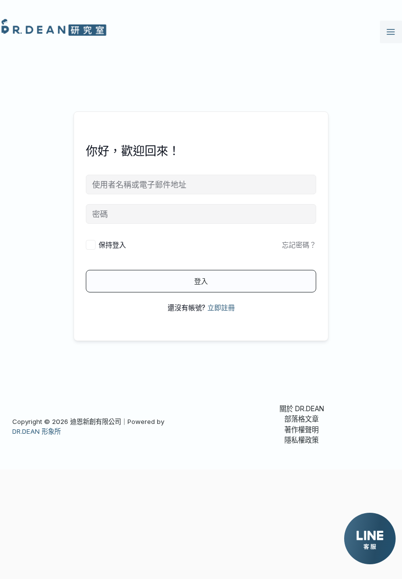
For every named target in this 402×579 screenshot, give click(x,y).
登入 (201, 281)
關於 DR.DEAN (301, 408)
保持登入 (112, 244)
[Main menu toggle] (391, 32)
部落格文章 (301, 419)
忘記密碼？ (299, 244)
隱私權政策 (301, 440)
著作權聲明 (301, 429)
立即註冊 (221, 307)
